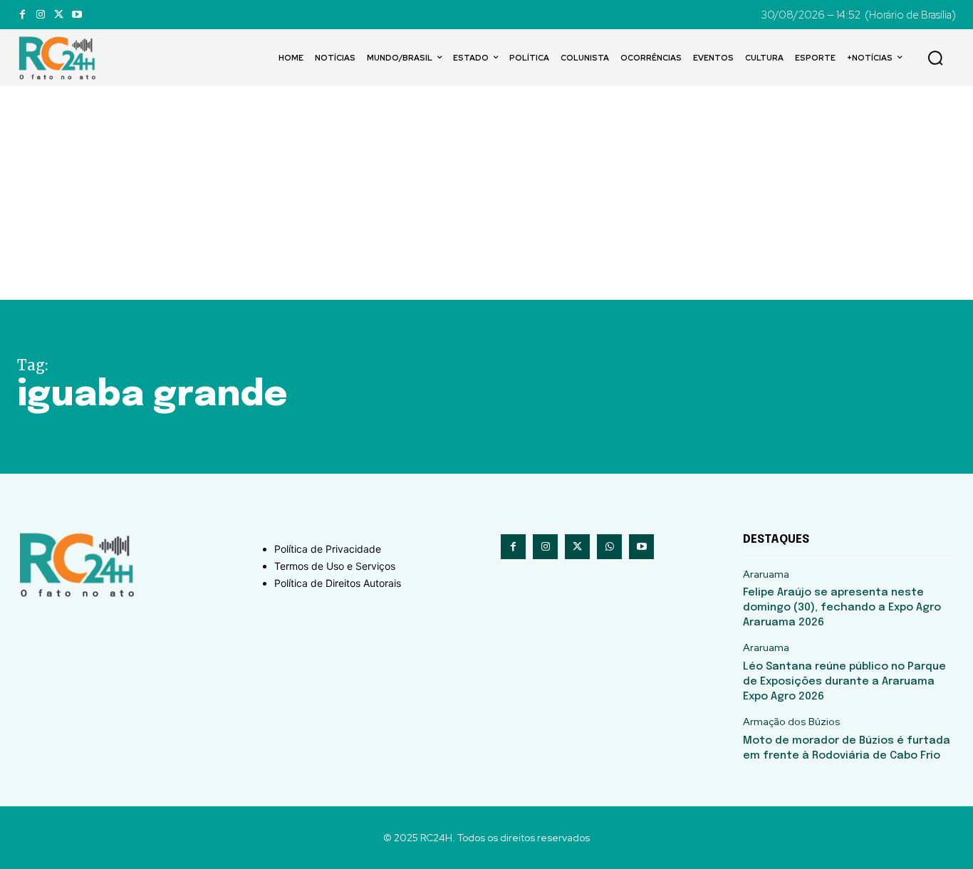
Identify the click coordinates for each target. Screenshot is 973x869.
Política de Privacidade (327, 549)
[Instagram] (40, 14)
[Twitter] (58, 14)
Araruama (766, 574)
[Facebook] (22, 14)
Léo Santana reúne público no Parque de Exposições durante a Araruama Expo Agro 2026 (844, 681)
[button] (935, 57)
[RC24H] (60, 57)
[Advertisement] (486, 193)
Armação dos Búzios (792, 722)
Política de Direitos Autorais (337, 583)
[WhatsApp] (609, 546)
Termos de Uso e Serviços (334, 566)
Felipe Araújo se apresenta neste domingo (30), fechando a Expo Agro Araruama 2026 (842, 607)
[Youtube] (76, 14)
